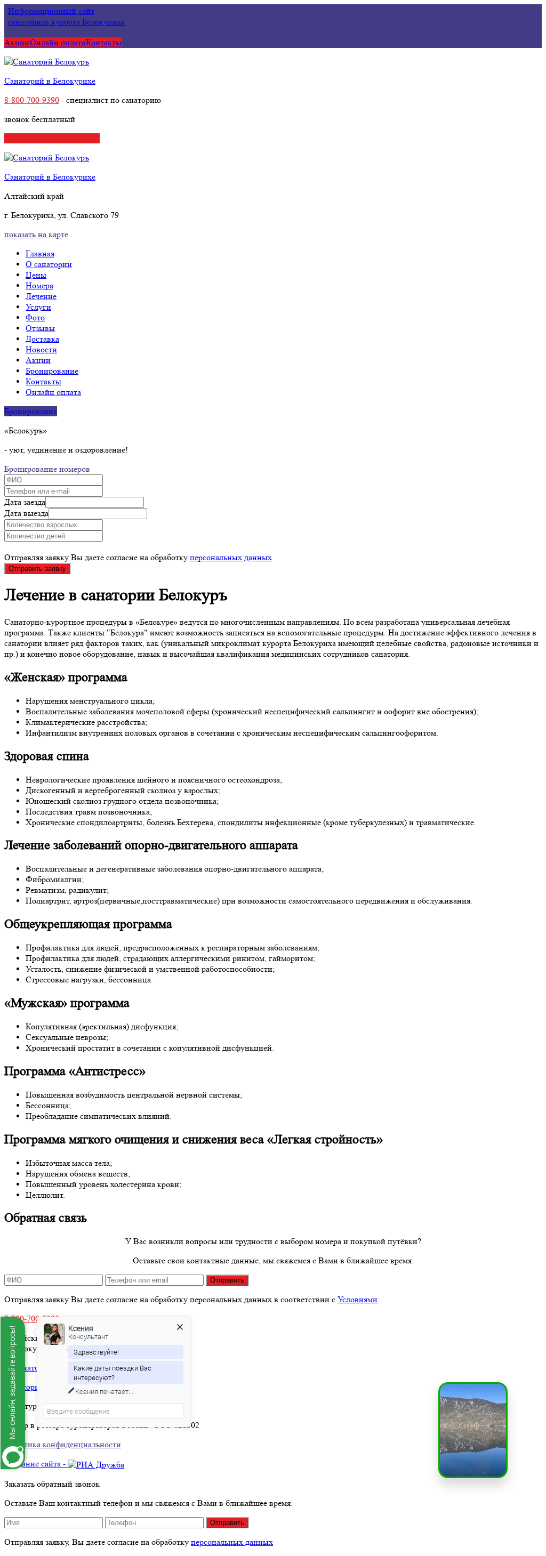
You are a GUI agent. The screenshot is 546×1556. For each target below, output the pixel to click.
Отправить (227, 1280)
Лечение (41, 296)
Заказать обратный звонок (52, 138)
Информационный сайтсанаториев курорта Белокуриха (66, 16)
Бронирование (52, 371)
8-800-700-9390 (31, 100)
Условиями (358, 1299)
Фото (35, 317)
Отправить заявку (37, 569)
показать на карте (36, 234)
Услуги (38, 307)
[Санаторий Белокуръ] (46, 62)
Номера (39, 285)
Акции (16, 42)
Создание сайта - (36, 1463)
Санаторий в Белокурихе (49, 81)
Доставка (42, 339)
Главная (40, 253)
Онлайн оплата (57, 42)
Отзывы (40, 328)
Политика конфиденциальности (62, 1444)
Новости (41, 349)
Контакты (104, 42)
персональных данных (231, 557)
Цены (36, 275)
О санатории (49, 264)
